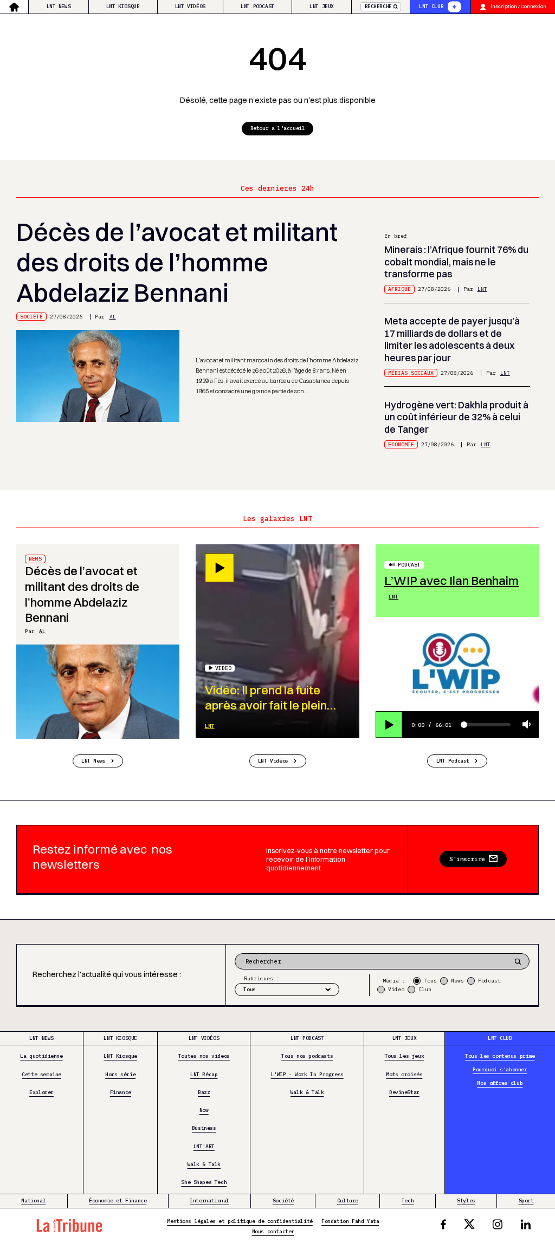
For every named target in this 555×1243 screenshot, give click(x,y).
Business (204, 1127)
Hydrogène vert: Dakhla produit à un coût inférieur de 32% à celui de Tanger (456, 417)
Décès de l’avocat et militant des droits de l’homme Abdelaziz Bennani (177, 262)
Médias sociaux (411, 372)
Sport (526, 1200)
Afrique (399, 288)
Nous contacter (273, 1231)
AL (112, 316)
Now (204, 1110)
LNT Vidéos (190, 6)
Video (396, 989)
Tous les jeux (404, 1055)
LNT (482, 288)
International (209, 1200)
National (33, 1200)
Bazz (204, 1092)
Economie (401, 444)
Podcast (409, 564)
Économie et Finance (117, 1200)
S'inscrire (467, 859)
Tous (430, 980)
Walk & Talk (204, 1164)
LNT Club (431, 6)
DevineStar (404, 1092)
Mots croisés (404, 1074)
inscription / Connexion (518, 6)
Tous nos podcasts (307, 1055)
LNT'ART (204, 1146)
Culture (347, 1200)
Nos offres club (499, 1082)
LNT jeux (321, 6)
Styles (466, 1200)
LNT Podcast (257, 6)
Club (424, 989)
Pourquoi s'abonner (500, 1069)
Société (31, 316)
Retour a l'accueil (277, 128)
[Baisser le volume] (526, 725)
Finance (120, 1092)
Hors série (120, 1074)
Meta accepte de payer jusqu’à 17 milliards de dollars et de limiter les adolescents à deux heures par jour (452, 339)
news (35, 558)
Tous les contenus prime (500, 1055)
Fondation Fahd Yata (350, 1221)
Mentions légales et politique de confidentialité (239, 1221)
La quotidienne (41, 1055)
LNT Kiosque (123, 6)
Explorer (41, 1092)
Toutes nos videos (204, 1055)
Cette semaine (41, 1074)
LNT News (59, 6)
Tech (408, 1200)
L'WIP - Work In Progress (307, 1074)
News (457, 980)
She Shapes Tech (204, 1182)
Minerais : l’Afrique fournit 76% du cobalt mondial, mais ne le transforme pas (456, 261)
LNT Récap (203, 1074)
